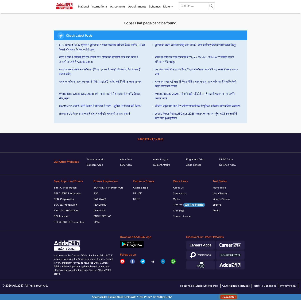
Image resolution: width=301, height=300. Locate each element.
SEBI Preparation (64, 199)
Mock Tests (219, 187)
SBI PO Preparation (65, 187)
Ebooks (217, 204)
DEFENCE (100, 210)
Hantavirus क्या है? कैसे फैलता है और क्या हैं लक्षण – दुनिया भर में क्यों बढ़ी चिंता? (100, 106)
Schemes (155, 6)
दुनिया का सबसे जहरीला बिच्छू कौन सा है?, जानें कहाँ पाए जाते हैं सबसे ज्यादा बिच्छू (195, 45)
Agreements (118, 6)
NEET (136, 199)
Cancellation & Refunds (236, 285)
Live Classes (220, 193)
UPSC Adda (226, 159)
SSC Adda (126, 164)
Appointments (137, 6)
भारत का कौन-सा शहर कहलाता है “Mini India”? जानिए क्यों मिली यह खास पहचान (100, 81)
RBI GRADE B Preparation (69, 222)
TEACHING (100, 204)
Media (176, 199)
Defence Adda (227, 164)
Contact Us (179, 193)
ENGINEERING (102, 216)
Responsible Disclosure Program (199, 285)
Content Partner (182, 216)
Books (216, 210)
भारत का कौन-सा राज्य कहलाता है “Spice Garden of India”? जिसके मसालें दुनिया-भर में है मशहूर (194, 59)
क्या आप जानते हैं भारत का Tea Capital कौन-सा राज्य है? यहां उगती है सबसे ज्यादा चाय (196, 71)
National (83, 6)
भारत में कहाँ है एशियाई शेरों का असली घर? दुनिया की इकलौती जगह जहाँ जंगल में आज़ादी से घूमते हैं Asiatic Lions (98, 59)
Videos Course (221, 199)
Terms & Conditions (265, 285)
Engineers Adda (195, 159)
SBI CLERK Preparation (68, 193)
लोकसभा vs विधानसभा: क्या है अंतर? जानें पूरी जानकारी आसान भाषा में (94, 113)
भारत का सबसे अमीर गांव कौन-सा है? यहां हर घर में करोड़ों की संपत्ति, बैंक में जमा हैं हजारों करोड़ (99, 71)
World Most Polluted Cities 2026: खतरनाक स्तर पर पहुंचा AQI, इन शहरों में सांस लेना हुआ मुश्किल (196, 116)
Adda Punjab (160, 159)
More (166, 6)
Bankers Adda (95, 164)
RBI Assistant (61, 216)
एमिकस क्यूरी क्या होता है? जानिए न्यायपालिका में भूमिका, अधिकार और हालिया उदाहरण (197, 106)
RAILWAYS (100, 199)
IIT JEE (137, 193)
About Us (178, 187)
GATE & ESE (140, 187)
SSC (96, 193)
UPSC (97, 222)
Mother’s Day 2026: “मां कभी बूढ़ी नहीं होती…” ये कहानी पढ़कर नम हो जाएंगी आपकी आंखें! (195, 96)
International (99, 6)
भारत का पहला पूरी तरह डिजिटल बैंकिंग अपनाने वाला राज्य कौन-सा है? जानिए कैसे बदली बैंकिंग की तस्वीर (195, 84)
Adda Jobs (126, 159)
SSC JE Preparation (65, 204)
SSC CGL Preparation (66, 210)
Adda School (193, 164)
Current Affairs (161, 164)
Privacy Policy (288, 285)
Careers (188, 204)
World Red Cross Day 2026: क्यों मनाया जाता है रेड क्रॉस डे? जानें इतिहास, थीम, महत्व (99, 96)
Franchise (179, 210)
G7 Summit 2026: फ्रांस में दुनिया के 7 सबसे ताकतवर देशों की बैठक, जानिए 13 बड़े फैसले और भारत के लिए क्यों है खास (102, 47)
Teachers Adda (95, 159)
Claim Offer (229, 296)
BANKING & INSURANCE (108, 187)
